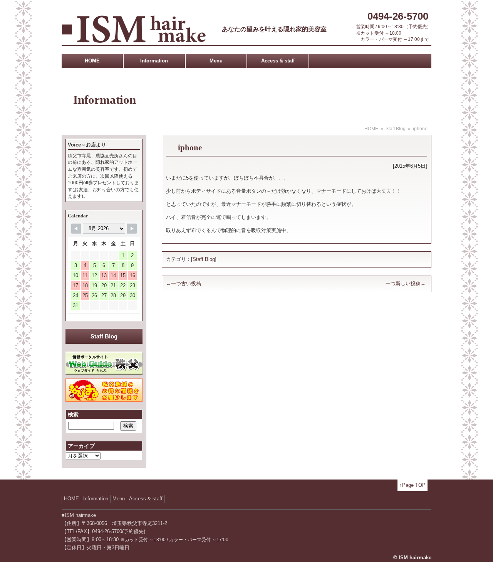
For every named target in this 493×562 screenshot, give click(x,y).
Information (154, 61)
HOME (92, 61)
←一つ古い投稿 (183, 283)
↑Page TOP (412, 485)
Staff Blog (396, 128)
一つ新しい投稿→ (406, 283)
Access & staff (278, 61)
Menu (216, 61)
